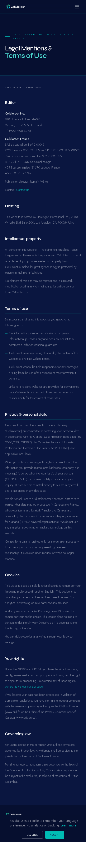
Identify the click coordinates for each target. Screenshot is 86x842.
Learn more (68, 825)
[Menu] (77, 6)
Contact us (22, 189)
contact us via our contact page (24, 686)
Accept (55, 834)
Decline (32, 834)
